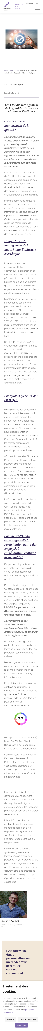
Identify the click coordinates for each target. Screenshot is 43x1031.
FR (37, 4)
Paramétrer (10, 1019)
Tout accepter (21, 1025)
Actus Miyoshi (14, 70)
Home (6, 70)
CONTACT (29, 4)
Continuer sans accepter (28, 1019)
